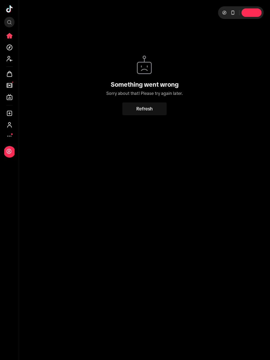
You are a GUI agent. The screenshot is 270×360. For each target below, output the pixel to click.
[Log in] (9, 151)
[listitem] (9, 36)
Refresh (144, 108)
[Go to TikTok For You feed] (9, 9)
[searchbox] (9, 22)
